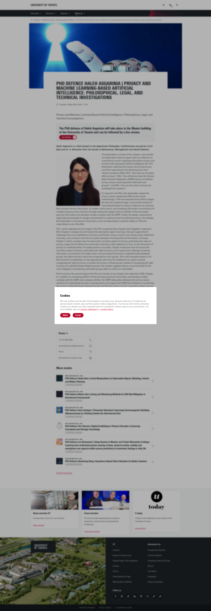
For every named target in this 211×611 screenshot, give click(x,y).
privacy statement (89, 309)
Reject (65, 315)
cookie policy (107, 309)
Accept (78, 315)
